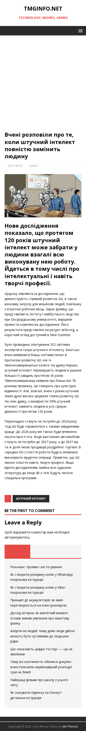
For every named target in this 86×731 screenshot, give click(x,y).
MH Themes (70, 726)
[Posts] (17, 551)
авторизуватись (17, 537)
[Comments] (68, 551)
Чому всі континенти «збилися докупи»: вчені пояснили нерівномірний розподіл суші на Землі (41, 666)
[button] (80, 30)
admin (33, 166)
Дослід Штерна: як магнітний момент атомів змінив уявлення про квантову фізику (39, 618)
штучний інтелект (31, 499)
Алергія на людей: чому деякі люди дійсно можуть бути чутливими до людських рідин (42, 636)
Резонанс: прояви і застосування (36, 567)
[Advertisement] (43, 85)
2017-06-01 (15, 166)
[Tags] (43, 551)
